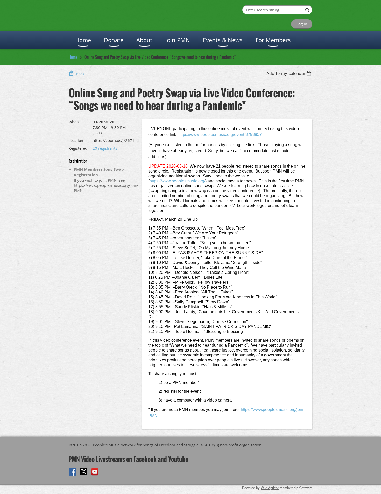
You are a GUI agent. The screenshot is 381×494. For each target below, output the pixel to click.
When (74, 121)
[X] (83, 472)
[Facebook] (72, 472)
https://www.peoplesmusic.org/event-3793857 (220, 134)
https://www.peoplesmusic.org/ (177, 181)
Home (73, 57)
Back (80, 73)
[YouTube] (94, 472)
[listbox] (289, 73)
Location (76, 140)
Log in (301, 23)
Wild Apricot (270, 488)
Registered (78, 148)
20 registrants (105, 148)
